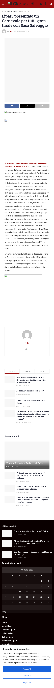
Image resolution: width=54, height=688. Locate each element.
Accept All (27, 669)
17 (5, 597)
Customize (27, 676)
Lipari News (12, 11)
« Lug (4, 611)
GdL (11, 31)
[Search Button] (51, 4)
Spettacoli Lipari (24, 11)
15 (41, 592)
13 (27, 592)
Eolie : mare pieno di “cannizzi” (30, 391)
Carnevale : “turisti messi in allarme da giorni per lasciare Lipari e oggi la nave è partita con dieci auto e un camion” (32, 415)
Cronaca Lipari (8, 629)
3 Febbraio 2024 (23, 31)
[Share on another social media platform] (42, 106)
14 (34, 592)
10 (5, 592)
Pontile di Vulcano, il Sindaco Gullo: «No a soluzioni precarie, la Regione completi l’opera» (32, 499)
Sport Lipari (7, 644)
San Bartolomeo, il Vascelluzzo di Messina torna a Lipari (31, 487)
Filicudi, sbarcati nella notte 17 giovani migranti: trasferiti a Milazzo (30, 475)
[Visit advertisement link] (27, 322)
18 (13, 597)
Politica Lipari (8, 633)
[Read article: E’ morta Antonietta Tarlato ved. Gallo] (27, 458)
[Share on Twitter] (27, 106)
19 (20, 597)
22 (41, 597)
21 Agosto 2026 (23, 505)
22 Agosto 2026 (13, 466)
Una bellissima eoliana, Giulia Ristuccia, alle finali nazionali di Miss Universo (31, 380)
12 (20, 592)
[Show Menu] (3, 4)
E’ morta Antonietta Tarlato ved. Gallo (24, 463)
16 (48, 592)
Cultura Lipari (8, 637)
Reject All (27, 682)
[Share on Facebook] (12, 106)
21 (34, 597)
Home (4, 11)
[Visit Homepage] (27, 4)
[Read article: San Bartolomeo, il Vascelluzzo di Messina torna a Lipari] (10, 488)
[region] (27, 666)
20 (27, 597)
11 (13, 592)
